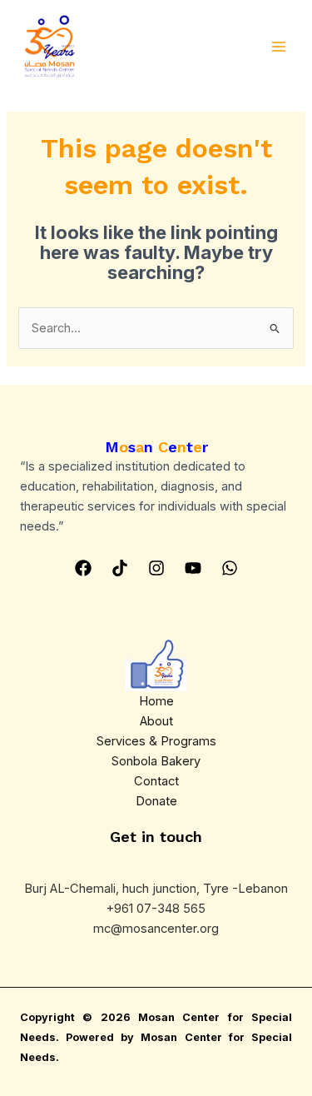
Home (156, 701)
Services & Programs (156, 741)
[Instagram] (156, 568)
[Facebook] (83, 568)
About (156, 721)
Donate (156, 801)
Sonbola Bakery (156, 761)
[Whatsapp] (229, 568)
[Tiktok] (119, 568)
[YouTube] (193, 568)
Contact (156, 781)
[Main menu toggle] (278, 46)
